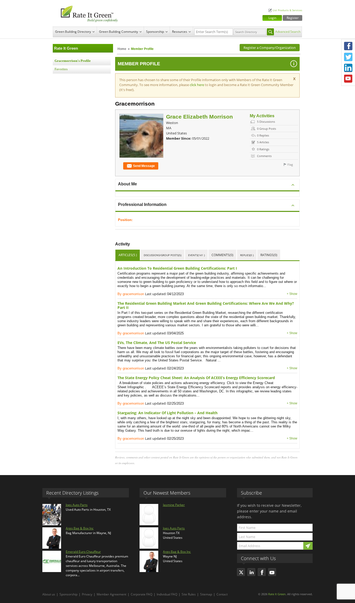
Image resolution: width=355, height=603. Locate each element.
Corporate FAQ (141, 594)
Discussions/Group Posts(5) (162, 255)
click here (197, 84)
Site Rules (189, 594)
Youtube (348, 79)
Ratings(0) (268, 255)
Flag (290, 164)
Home (121, 49)
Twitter (348, 57)
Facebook (348, 46)
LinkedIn (348, 68)
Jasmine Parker (174, 505)
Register (293, 18)
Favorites (61, 69)
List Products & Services (287, 10)
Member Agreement (111, 594)
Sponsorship (155, 31)
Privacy (87, 594)
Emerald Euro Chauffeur (83, 551)
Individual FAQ (167, 594)
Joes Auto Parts (77, 505)
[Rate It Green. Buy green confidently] (86, 13)
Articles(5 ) (128, 255)
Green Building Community (118, 31)
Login (272, 18)
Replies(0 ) (247, 255)
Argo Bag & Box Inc (80, 528)
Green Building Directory (73, 31)
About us (48, 594)
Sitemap (206, 594)
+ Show (292, 294)
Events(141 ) (196, 255)
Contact (222, 594)
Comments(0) (222, 255)
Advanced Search (287, 31)
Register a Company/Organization (270, 47)
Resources (179, 31)
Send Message (144, 166)
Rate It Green (277, 594)
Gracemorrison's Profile (73, 61)
